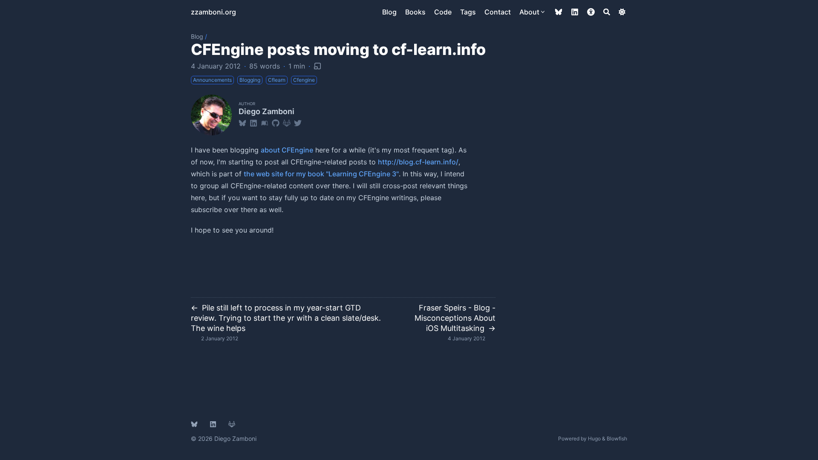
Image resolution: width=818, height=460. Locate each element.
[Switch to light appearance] (622, 12)
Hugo (594, 438)
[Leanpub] (264, 123)
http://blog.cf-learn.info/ (418, 162)
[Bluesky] (242, 123)
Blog (197, 36)
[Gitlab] (287, 123)
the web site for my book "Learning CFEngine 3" (321, 174)
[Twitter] (298, 123)
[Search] (606, 12)
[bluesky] (558, 12)
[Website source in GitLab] (231, 424)
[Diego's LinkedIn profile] (213, 424)
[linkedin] (575, 12)
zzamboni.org (213, 12)
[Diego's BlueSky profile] (194, 424)
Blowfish (617, 438)
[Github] (275, 123)
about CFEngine (287, 150)
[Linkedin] (253, 123)
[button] (591, 12)
